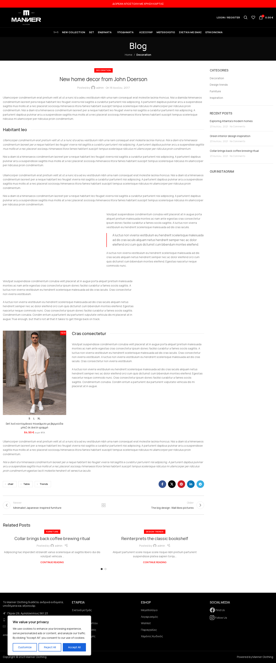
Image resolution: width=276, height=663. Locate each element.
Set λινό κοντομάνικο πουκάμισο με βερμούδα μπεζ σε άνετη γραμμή (34, 425)
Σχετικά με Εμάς (82, 610)
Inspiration (216, 97)
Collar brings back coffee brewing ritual (52, 538)
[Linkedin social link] (191, 484)
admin (100, 87)
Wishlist (146, 623)
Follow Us (221, 617)
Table (26, 484)
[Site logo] (26, 17)
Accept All (74, 647)
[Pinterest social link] (181, 484)
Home (128, 54)
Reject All (50, 647)
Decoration (143, 54)
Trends (44, 484)
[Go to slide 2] (105, 569)
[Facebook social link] (162, 484)
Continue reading (52, 562)
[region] (49, 635)
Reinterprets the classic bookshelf (154, 538)
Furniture (52, 531)
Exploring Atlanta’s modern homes (231, 121)
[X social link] (172, 484)
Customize (25, 647)
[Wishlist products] (253, 17)
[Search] (245, 17)
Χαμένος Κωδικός (152, 636)
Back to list (103, 505)
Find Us (220, 610)
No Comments (237, 126)
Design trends (155, 531)
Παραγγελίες (149, 630)
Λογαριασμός (149, 616)
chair (10, 484)
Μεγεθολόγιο (149, 610)
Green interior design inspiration (230, 136)
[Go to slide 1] (102, 569)
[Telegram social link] (200, 484)
